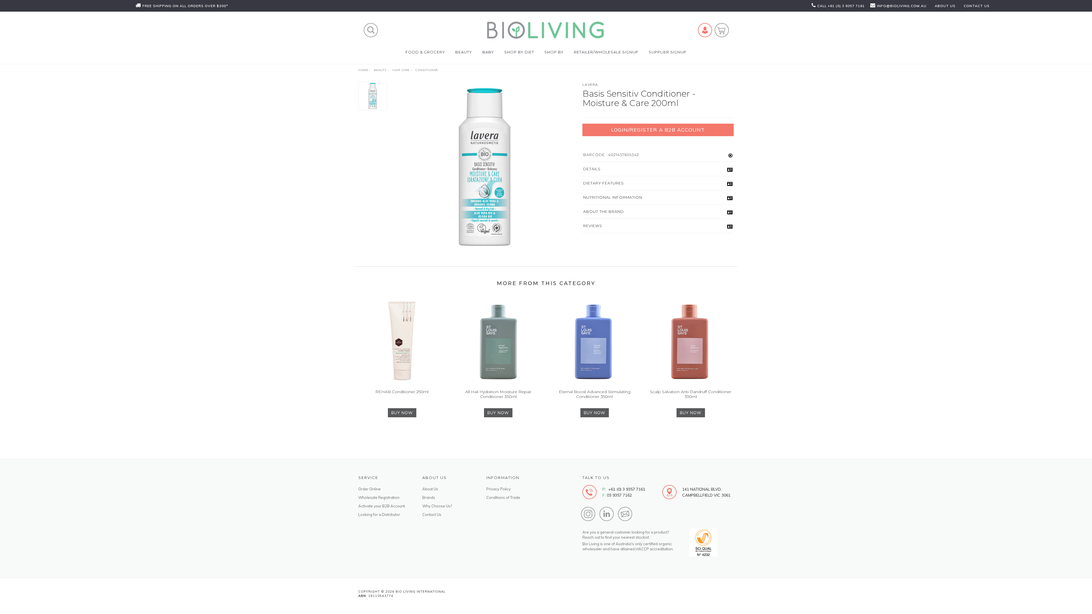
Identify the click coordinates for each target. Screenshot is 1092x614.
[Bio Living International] (545, 29)
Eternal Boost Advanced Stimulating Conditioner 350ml (594, 394)
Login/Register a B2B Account (658, 129)
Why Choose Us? (437, 506)
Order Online (369, 489)
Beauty (463, 52)
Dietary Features (603, 183)
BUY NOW (402, 412)
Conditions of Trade (503, 497)
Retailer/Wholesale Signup (606, 52)
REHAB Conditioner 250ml (402, 391)
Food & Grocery (425, 52)
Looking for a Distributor (379, 514)
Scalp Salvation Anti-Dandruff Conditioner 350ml (690, 394)
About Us (430, 489)
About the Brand (603, 211)
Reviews (592, 225)
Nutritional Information (612, 197)
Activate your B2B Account (381, 506)
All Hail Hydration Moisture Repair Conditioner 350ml (498, 394)
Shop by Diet (519, 52)
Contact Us (431, 514)
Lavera (590, 84)
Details (592, 169)
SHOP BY (554, 52)
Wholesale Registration (379, 497)
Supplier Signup (667, 52)
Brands (428, 497)
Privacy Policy (498, 489)
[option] (485, 167)
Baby (488, 52)
